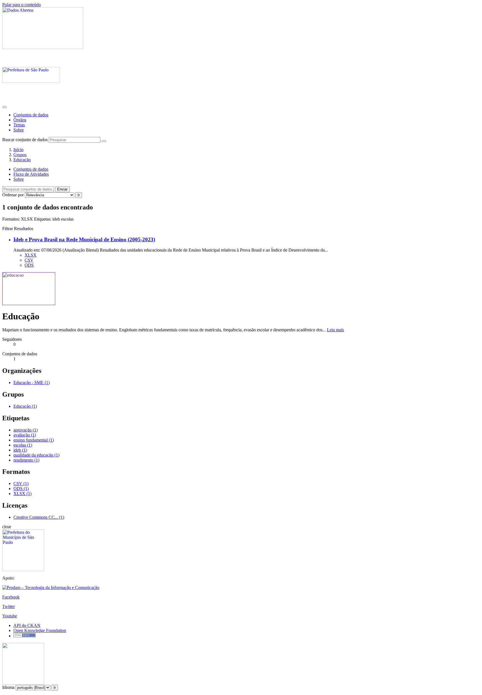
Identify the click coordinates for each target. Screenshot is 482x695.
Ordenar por (13, 194)
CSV (29, 260)
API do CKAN (26, 625)
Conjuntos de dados (30, 114)
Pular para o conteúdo (21, 4)
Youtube (9, 616)
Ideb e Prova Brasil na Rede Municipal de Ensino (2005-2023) (84, 239)
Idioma (8, 687)
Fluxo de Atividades (31, 174)
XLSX (31, 255)
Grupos (19, 154)
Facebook (11, 597)
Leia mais (335, 329)
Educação (22, 159)
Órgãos (19, 119)
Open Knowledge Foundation (39, 630)
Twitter (8, 606)
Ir (79, 195)
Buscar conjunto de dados (25, 139)
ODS (29, 265)
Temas (19, 124)
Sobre (18, 129)
